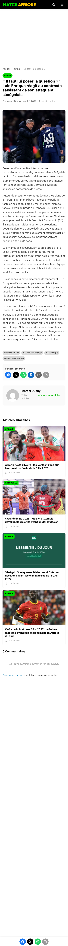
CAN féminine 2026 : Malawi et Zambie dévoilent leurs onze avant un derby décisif (31, 520)
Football (17, 69)
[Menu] (62, 4)
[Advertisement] (34, 36)
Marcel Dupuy (31, 391)
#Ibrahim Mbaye (11, 353)
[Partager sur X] (16, 375)
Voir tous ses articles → (49, 397)
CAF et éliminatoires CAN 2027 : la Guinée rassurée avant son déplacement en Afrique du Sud (32, 633)
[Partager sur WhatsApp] (23, 375)
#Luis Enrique (52, 353)
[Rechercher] (53, 4)
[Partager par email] (38, 375)
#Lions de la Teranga (32, 353)
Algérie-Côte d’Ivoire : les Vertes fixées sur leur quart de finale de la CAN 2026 (32, 466)
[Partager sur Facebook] (8, 375)
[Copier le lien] (46, 375)
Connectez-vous (13, 675)
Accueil (6, 69)
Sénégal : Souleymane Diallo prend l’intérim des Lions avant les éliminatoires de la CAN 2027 (32, 576)
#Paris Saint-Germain (14, 358)
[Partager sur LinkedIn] (31, 375)
